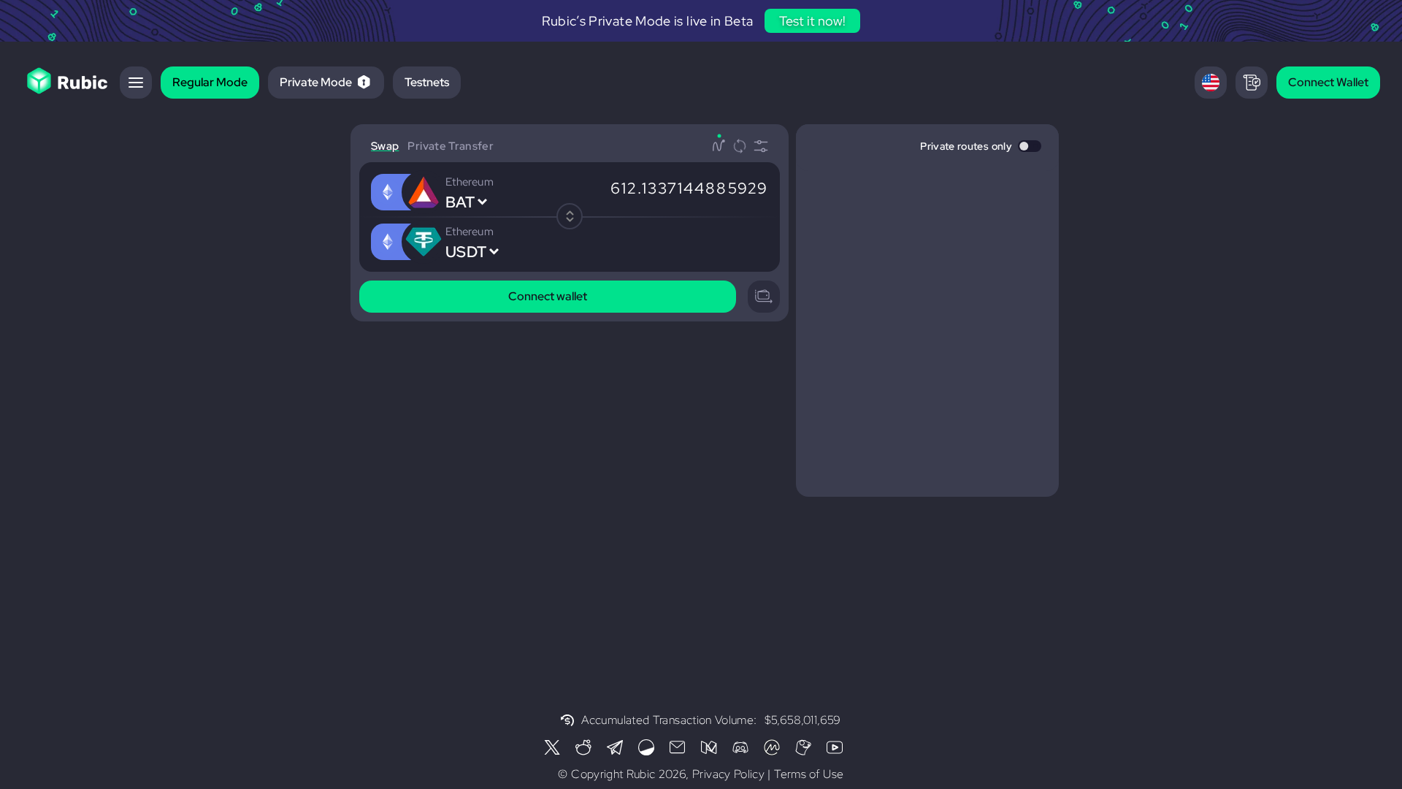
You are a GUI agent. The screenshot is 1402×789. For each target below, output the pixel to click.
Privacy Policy (728, 774)
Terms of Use (808, 774)
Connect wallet (547, 296)
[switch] (1029, 146)
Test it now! (812, 20)
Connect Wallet (1328, 82)
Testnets (427, 82)
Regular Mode (210, 82)
